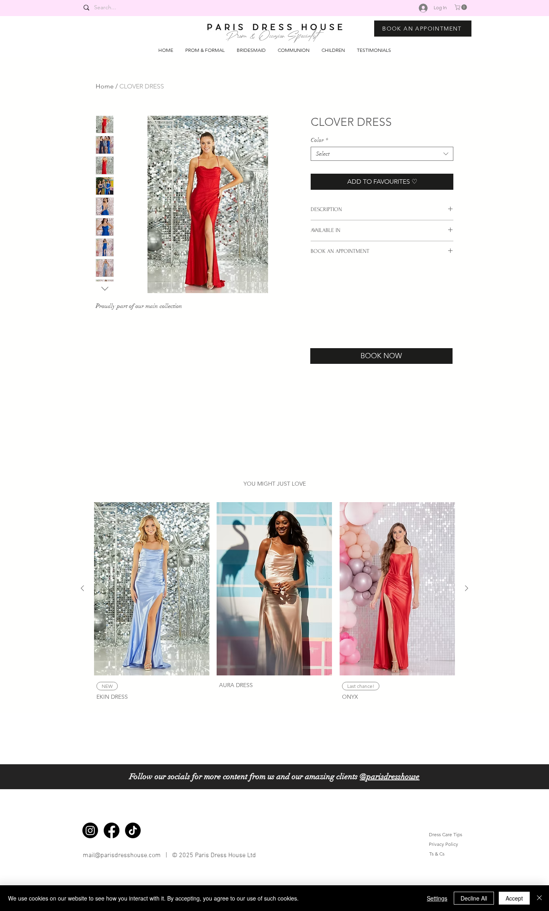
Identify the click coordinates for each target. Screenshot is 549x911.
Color (319, 140)
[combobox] (382, 154)
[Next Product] (466, 588)
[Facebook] (111, 830)
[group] (274, 602)
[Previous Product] (82, 588)
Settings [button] (437, 898)
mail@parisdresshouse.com (122, 855)
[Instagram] (90, 830)
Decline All (474, 898)
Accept (514, 898)
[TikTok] (133, 830)
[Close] (539, 898)
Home (105, 86)
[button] (461, 7)
